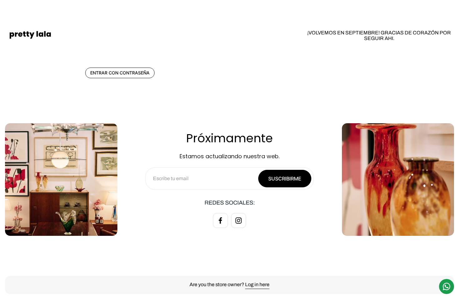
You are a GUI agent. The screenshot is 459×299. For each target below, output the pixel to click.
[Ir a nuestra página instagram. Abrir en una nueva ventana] (238, 220)
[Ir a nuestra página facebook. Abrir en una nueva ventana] (220, 220)
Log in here (257, 284)
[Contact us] (446, 286)
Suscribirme (284, 178)
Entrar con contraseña (120, 72)
